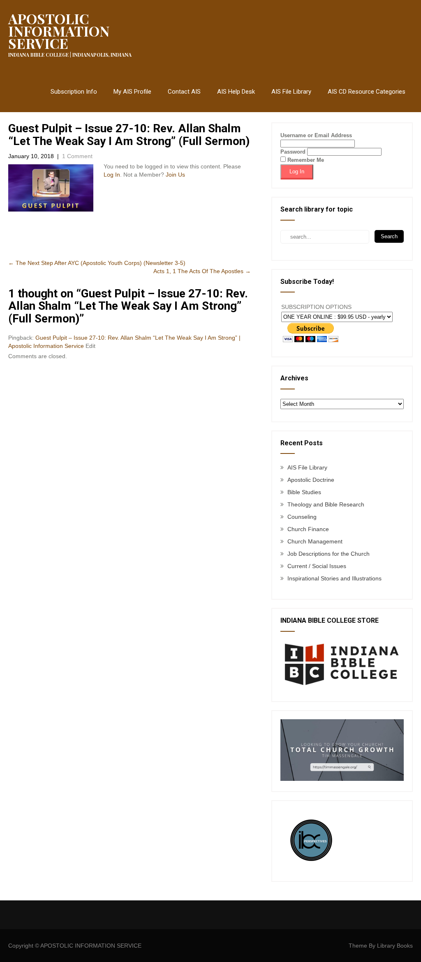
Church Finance (308, 529)
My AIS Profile (132, 91)
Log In (112, 174)
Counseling (302, 516)
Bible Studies (304, 492)
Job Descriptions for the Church (328, 553)
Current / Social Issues (316, 566)
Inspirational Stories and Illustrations (334, 578)
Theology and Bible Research (325, 504)
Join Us (175, 174)
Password (292, 152)
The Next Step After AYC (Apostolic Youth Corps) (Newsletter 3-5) (96, 263)
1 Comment (77, 156)
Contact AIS (184, 91)
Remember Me (305, 160)
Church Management (314, 541)
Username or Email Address (316, 135)
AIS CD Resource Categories (366, 91)
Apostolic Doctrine (310, 479)
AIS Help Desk (236, 91)
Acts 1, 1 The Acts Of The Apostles (202, 271)
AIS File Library (291, 91)
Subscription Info (74, 91)
